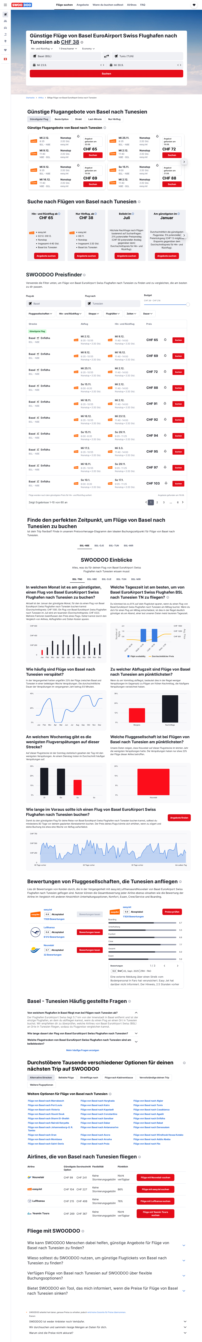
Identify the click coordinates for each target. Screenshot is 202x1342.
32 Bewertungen (53, 954)
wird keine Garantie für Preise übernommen (106, 1312)
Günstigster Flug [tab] (39, 119)
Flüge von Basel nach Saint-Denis (46, 1143)
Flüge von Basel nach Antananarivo (100, 1127)
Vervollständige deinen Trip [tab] (154, 1077)
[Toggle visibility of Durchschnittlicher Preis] (161, 656)
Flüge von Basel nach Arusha (96, 1139)
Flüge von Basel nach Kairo (95, 1105)
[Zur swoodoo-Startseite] (21, 5)
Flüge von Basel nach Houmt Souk (46, 1114)
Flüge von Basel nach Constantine (99, 1114)
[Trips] (5, 50)
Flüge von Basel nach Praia (95, 1143)
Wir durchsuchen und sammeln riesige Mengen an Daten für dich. (68, 1327)
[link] (46, 256)
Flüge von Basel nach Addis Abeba (152, 1139)
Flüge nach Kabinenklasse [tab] (119, 1077)
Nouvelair (49, 945)
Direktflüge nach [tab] (89, 1077)
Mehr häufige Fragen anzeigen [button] (82, 1050)
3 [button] (164, 502)
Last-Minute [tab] (95, 119)
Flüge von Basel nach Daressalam (151, 1127)
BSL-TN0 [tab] (77, 579)
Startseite (30, 97)
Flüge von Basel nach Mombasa (45, 1139)
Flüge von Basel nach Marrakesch (46, 1100)
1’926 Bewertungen (54, 919)
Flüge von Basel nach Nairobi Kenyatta (48, 1122)
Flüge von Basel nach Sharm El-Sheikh (48, 1118)
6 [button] (178, 502)
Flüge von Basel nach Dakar (95, 1122)
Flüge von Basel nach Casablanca (151, 1109)
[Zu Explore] (5, 41)
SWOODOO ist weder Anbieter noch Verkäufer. (57, 1321)
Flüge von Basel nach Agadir (149, 1114)
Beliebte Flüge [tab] (66, 1077)
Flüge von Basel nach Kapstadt (97, 1109)
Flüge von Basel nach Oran (42, 1134)
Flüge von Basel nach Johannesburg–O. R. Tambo (50, 1129)
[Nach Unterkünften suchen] (5, 21)
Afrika (41, 97)
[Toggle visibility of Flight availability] (137, 656)
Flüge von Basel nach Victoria (44, 1109)
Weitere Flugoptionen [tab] (41, 1084)
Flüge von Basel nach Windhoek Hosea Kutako (158, 1134)
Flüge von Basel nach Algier (148, 1100)
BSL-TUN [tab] (114, 545)
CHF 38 (70, 42)
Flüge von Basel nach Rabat (148, 1122)
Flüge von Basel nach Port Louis (45, 1105)
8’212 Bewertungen (54, 937)
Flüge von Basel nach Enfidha (149, 1118)
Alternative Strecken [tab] (41, 1077)
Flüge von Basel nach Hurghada (98, 1100)
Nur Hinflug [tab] (114, 119)
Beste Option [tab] (62, 119)
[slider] (188, 304)
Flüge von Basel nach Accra (95, 1134)
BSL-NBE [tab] (84, 545)
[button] (5, 4)
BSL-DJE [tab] (99, 545)
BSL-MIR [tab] (128, 545)
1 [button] (150, 502)
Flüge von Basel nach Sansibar (97, 1118)
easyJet (48, 909)
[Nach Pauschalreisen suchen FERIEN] (5, 34)
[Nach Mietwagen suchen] (5, 28)
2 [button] (157, 502)
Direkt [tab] (78, 119)
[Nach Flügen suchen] (5, 14)
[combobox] (42, 48)
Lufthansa (49, 927)
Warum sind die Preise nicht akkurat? (51, 1332)
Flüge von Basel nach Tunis (148, 1105)
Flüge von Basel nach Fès (147, 1143)
